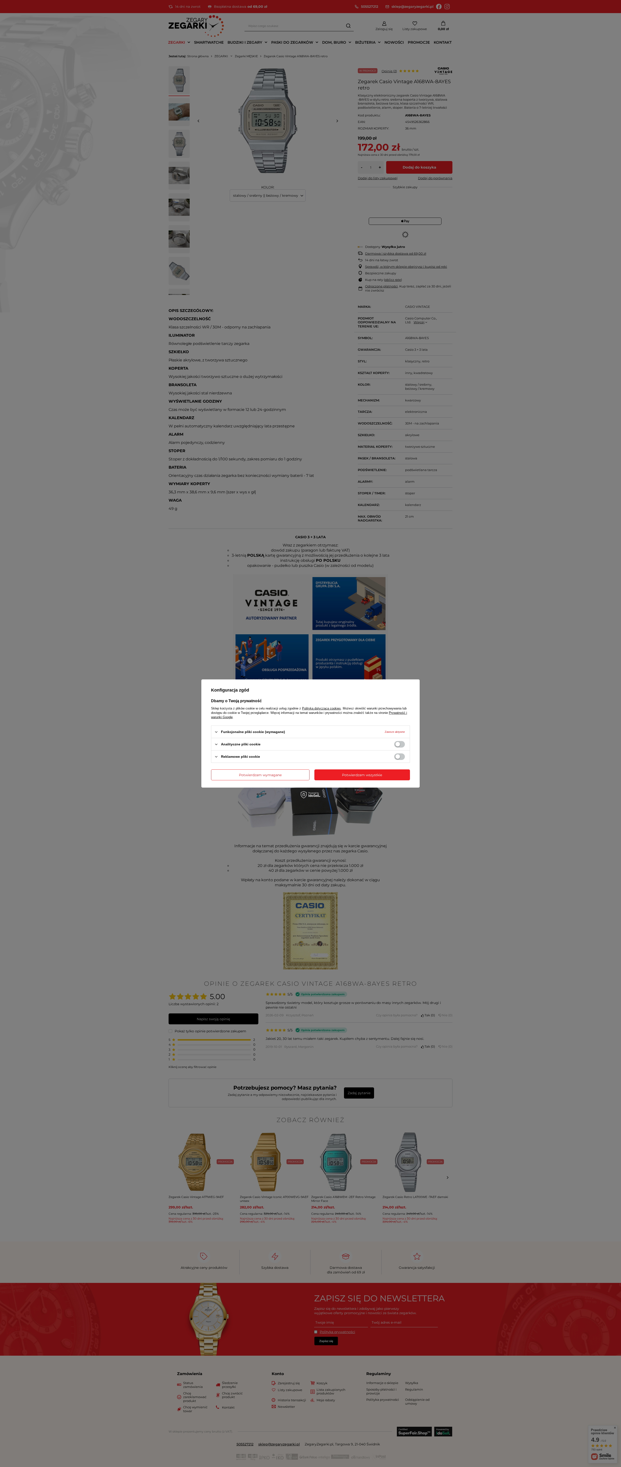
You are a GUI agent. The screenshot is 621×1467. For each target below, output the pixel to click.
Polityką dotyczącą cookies (321, 708)
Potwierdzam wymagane (260, 775)
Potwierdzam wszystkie (362, 775)
